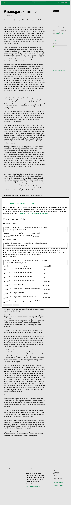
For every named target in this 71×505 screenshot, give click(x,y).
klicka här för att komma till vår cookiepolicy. (33, 213)
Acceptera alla (16, 305)
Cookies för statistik (9, 256)
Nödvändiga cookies (10, 223)
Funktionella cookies (10, 239)
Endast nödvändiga (8, 305)
